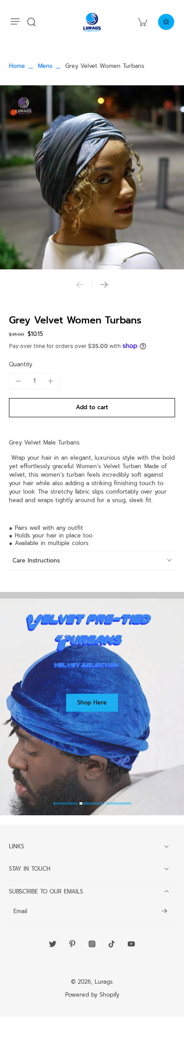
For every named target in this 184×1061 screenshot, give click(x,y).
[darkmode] (166, 22)
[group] (92, 177)
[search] (31, 22)
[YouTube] (131, 944)
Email (20, 911)
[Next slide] (104, 284)
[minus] (18, 381)
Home (17, 66)
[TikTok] (111, 944)
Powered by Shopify (92, 994)
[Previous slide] (80, 284)
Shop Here (92, 702)
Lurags (104, 981)
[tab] (65, 804)
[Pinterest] (72, 944)
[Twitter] (53, 944)
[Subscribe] (164, 911)
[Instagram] (92, 944)
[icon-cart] (142, 22)
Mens (45, 66)
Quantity (20, 364)
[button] (92, 407)
